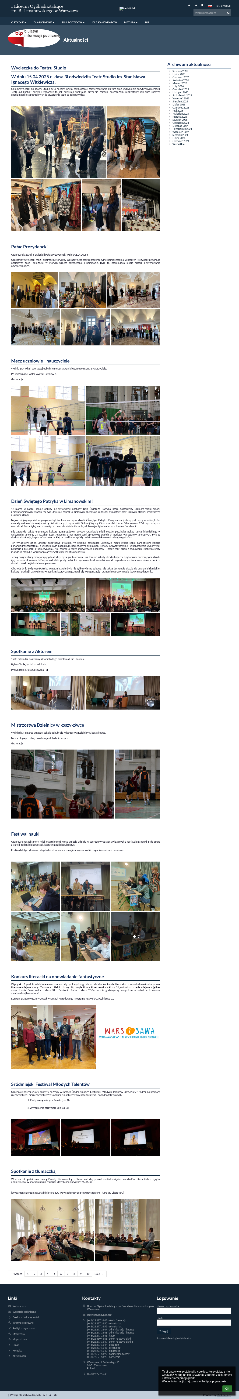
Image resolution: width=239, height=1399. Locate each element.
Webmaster (19, 1306)
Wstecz (18, 1273)
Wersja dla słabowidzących (25, 1394)
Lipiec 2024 (178, 137)
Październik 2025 (182, 95)
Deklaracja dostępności (26, 1317)
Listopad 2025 (180, 92)
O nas (16, 1344)
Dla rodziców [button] (72, 22)
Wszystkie (178, 143)
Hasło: (160, 1317)
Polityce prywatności (214, 1381)
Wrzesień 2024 (180, 131)
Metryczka (19, 1333)
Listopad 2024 (180, 125)
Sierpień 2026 (180, 70)
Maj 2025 (177, 110)
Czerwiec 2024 (180, 140)
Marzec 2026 (179, 83)
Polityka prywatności (24, 1328)
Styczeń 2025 (179, 119)
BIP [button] (147, 22)
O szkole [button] (17, 22)
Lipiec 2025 (178, 104)
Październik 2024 (182, 128)
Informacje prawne (23, 1322)
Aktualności (19, 1355)
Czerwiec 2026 (180, 77)
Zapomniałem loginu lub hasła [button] (174, 1338)
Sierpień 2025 (180, 101)
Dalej (98, 1273)
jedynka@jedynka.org (99, 1314)
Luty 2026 (178, 86)
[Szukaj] (228, 13)
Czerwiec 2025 (180, 107)
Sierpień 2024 (180, 134)
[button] (202, 5)
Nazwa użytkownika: (168, 1306)
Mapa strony (20, 1339)
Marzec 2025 (179, 116)
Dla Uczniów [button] (43, 22)
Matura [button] (129, 22)
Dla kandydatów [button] (104, 22)
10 (88, 1273)
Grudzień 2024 (180, 122)
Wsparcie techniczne (24, 1311)
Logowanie (223, 5)
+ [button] (191, 5)
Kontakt (17, 1350)
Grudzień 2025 (180, 89)
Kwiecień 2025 (180, 113)
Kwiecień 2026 (180, 80)
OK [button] (227, 1388)
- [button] (197, 5)
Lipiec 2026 (178, 74)
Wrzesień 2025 (180, 98)
